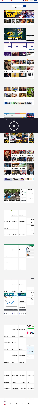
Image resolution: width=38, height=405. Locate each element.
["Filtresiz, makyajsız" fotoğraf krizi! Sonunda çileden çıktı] (7, 155)
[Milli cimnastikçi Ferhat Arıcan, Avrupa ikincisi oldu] (7, 250)
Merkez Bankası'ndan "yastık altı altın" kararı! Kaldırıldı (32, 299)
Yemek (10, 403)
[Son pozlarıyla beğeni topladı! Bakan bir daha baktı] (7, 330)
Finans (10, 402)
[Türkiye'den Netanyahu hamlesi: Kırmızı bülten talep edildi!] (7, 172)
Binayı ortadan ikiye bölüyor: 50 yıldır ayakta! (32, 233)
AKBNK (19, 313)
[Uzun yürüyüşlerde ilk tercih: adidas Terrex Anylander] (15, 172)
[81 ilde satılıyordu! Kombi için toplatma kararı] (22, 288)
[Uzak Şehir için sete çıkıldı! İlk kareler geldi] (7, 65)
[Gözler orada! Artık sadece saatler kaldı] (7, 285)
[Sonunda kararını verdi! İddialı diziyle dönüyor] (14, 340)
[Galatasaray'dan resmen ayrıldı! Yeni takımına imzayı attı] (14, 260)
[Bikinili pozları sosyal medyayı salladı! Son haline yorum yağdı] (7, 340)
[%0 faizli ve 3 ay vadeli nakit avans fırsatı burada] (30, 68)
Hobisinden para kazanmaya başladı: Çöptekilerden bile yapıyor (22, 382)
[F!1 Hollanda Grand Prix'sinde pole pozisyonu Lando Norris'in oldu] (22, 253)
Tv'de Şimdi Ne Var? (29, 336)
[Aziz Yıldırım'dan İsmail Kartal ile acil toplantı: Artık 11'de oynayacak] (14, 253)
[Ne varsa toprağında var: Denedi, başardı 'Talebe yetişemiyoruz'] (30, 373)
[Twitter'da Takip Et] (28, 326)
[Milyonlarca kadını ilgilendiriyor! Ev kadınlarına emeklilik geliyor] (28, 292)
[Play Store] (5, 401)
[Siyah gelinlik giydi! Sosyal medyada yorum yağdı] (22, 359)
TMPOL (4, 314)
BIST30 (9, 296)
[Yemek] (25, 0)
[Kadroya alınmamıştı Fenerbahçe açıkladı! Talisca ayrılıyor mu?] (7, 266)
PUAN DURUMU (28, 245)
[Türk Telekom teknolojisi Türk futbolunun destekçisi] (7, 386)
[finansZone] (30, 115)
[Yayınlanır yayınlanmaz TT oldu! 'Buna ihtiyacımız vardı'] (14, 327)
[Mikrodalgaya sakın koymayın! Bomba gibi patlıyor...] (22, 219)
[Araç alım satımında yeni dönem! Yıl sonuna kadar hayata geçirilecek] (28, 303)
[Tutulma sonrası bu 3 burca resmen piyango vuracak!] (7, 89)
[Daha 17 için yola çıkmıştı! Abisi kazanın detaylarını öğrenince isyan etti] (22, 353)
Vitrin (16, 403)
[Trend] (23, 0)
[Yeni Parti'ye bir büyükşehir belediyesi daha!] (14, 225)
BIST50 (7, 296)
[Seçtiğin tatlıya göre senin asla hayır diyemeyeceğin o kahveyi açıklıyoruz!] (15, 165)
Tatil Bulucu (29, 403)
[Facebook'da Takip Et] (27, 326)
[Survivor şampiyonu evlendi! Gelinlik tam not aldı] (22, 333)
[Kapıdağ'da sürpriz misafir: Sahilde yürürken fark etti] (28, 219)
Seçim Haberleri (17, 404)
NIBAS (4, 312)
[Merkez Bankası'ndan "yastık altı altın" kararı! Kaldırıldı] (28, 299)
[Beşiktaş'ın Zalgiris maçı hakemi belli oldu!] (7, 260)
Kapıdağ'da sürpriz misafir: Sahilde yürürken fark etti (32, 219)
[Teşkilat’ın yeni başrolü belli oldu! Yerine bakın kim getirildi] (22, 228)
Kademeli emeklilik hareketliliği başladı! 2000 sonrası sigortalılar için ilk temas (32, 289)
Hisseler (22, 403)
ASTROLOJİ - (24, 53)
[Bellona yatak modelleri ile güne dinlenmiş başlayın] (7, 373)
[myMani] (11, 1)
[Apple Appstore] (5, 402)
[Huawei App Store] (5, 404)
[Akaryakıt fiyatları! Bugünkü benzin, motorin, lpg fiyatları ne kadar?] (22, 62)
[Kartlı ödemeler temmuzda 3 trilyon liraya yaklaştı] (15, 379)
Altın (17, 296)
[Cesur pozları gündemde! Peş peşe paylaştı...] (14, 359)
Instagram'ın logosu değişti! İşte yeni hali (23, 388)
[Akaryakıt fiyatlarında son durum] (15, 386)
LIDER (12, 314)
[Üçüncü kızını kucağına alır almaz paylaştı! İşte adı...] (22, 343)
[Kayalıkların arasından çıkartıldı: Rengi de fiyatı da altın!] (7, 232)
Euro (14, 296)
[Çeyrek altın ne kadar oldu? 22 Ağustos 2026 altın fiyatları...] (15, 152)
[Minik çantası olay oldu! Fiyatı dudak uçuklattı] (14, 333)
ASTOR (19, 314)
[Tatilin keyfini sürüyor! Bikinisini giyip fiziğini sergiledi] (7, 346)
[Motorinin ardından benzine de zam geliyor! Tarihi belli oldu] (14, 282)
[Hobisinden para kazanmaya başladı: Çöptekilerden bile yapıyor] (22, 379)
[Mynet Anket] (27, 0)
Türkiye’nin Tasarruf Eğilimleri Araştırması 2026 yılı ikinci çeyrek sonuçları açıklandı (15, 376)
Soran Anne (29, 402)
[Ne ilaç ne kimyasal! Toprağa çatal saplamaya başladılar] (30, 92)
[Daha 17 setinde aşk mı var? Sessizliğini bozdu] (7, 165)
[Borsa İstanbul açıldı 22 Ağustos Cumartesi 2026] (22, 159)
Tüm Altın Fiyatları (23, 200)
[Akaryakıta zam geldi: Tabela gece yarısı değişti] (28, 295)
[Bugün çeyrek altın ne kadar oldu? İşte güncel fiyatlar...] (15, 62)
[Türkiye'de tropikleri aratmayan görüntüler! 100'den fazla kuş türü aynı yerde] (22, 165)
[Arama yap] (29, 0)
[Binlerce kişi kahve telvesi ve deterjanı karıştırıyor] (30, 159)
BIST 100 (6, 297)
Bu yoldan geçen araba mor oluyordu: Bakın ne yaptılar (32, 226)
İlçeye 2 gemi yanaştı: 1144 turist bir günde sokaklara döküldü (32, 223)
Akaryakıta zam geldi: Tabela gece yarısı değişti (32, 296)
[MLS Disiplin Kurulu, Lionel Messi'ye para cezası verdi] (22, 263)
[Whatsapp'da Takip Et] (33, 326)
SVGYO (12, 313)
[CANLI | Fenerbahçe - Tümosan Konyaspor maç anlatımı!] (14, 247)
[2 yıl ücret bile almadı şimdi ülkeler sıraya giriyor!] (22, 152)
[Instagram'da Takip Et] (29, 326)
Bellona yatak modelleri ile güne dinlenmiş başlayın (7, 375)
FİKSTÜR (32, 245)
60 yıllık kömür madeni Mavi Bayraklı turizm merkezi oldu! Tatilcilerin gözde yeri (32, 230)
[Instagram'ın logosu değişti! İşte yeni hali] (22, 386)
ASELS (19, 312)
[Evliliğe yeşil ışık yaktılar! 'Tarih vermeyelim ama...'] (22, 327)
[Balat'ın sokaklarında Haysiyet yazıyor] (30, 379)
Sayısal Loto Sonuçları (31, 348)
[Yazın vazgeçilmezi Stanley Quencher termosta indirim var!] (14, 219)
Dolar (12, 296)
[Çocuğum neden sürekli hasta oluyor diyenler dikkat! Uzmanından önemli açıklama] (15, 95)
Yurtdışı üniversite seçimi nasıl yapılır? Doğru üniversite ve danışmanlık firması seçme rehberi (7, 383)
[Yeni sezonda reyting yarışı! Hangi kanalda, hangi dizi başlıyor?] (7, 356)
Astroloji (16, 402)
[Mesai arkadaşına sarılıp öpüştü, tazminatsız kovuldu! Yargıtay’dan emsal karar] (14, 288)
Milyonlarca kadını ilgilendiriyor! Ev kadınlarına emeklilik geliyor (32, 292)
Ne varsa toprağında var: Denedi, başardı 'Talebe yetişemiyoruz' (31, 375)
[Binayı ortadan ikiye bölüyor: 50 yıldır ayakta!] (28, 233)
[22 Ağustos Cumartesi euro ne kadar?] (15, 68)
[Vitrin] (24, 0)
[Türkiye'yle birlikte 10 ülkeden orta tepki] (7, 95)
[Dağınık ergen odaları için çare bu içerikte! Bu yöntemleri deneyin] (30, 152)
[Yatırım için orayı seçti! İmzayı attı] (7, 215)
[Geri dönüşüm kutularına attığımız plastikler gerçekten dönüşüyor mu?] (14, 212)
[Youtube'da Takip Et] (32, 326)
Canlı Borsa (33, 278)
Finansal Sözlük (23, 402)
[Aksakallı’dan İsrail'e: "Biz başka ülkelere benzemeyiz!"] (22, 172)
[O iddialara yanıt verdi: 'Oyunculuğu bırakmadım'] (22, 89)
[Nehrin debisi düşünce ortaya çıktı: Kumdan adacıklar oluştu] (22, 68)
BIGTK (4, 313)
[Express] (26, 0)
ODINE (12, 312)
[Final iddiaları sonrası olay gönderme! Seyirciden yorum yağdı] (14, 353)
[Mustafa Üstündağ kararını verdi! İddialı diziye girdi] (30, 168)
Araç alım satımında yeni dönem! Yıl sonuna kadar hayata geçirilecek (32, 303)
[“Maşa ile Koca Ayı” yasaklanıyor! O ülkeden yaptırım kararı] (22, 95)
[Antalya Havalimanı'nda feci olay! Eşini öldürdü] (14, 232)
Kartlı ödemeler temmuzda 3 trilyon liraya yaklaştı (15, 382)
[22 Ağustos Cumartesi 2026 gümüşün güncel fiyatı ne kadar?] (7, 225)
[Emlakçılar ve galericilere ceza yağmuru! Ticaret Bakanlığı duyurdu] (22, 298)
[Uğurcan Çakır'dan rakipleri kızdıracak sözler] (22, 212)
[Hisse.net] (15, 54)
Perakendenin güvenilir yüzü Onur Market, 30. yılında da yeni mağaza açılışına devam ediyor (23, 376)
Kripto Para (23, 404)
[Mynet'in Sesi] (7, 54)
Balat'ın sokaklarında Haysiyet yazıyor (30, 382)
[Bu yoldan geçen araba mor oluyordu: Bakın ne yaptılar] (28, 226)
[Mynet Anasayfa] (2, 0)
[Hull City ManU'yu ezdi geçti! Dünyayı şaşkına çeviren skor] (14, 266)
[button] (22, 0)
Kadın (10, 404)
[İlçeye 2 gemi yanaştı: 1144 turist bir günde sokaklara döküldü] (28, 222)
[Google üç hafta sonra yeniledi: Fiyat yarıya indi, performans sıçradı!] (30, 386)
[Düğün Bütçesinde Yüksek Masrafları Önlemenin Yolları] (30, 62)
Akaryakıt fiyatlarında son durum (15, 388)
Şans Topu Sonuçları (31, 351)
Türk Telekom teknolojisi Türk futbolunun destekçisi (7, 388)
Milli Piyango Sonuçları (30, 404)
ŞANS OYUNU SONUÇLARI (29, 345)
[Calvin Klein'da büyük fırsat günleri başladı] (15, 159)
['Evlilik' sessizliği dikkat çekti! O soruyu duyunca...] (14, 346)
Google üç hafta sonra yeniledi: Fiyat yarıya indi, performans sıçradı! (31, 389)
